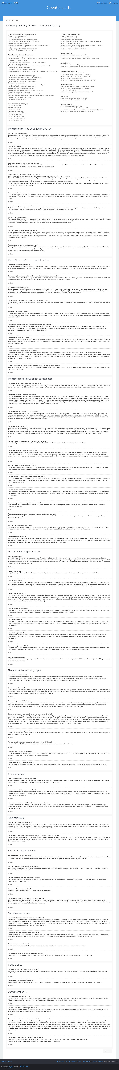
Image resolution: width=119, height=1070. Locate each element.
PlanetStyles (24, 1066)
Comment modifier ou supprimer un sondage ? (21, 86)
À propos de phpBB (62, 1000)
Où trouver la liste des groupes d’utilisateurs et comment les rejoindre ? (81, 41)
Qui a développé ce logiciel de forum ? (72, 106)
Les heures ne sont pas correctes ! (18, 60)
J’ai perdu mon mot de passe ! (17, 47)
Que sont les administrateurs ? (69, 36)
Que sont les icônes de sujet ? (16, 120)
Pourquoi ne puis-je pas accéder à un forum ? (21, 88)
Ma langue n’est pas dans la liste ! (17, 64)
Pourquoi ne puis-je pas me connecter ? (19, 43)
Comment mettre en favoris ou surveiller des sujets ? (76, 88)
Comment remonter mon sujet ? (17, 99)
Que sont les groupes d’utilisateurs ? (71, 39)
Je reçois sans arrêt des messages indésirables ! (75, 57)
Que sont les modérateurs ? (69, 38)
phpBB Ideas (95, 1009)
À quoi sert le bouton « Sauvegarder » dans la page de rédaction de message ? (31, 95)
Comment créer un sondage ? (16, 83)
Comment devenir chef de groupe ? (71, 43)
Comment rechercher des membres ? (72, 78)
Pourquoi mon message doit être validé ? (20, 97)
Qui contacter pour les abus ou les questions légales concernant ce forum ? (82, 110)
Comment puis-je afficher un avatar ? (19, 67)
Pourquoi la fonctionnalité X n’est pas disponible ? (75, 108)
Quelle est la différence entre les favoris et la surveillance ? (78, 86)
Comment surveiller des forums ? (70, 90)
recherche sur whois (16, 1022)
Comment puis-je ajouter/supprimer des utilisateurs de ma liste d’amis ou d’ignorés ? (85, 66)
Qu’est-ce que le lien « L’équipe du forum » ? (73, 49)
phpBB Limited (54, 998)
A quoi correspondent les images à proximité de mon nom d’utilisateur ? (29, 66)
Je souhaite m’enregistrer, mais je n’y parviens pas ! (23, 39)
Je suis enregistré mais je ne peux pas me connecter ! (23, 41)
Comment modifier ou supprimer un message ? (22, 79)
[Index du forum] (59, 8)
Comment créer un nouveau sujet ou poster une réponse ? (25, 77)
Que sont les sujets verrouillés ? (17, 118)
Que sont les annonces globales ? (18, 113)
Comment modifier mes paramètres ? (19, 57)
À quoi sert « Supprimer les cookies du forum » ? (22, 50)
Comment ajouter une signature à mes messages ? (23, 81)
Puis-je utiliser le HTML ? (15, 107)
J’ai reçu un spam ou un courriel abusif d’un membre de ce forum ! (80, 58)
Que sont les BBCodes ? (15, 105)
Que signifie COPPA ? (14, 38)
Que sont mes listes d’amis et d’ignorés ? (72, 65)
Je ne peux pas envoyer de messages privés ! (74, 55)
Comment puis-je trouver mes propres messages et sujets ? (78, 80)
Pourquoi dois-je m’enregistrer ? (17, 36)
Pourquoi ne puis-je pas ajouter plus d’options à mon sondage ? (26, 85)
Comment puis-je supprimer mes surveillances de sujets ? (77, 92)
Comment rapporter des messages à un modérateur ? (24, 94)
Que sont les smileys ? (14, 109)
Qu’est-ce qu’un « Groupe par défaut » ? (72, 47)
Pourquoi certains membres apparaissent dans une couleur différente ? (81, 45)
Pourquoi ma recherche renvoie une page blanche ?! (76, 76)
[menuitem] (15, 3)
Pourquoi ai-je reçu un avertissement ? (19, 92)
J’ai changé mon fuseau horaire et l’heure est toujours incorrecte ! (27, 62)
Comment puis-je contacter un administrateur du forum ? (77, 111)
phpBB (17, 317)
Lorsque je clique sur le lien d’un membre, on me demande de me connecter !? (33, 71)
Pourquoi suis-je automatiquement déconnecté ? (22, 49)
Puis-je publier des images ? (16, 111)
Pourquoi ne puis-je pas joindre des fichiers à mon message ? (26, 90)
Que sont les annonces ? (15, 114)
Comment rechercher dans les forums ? (72, 73)
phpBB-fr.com (12, 1068)
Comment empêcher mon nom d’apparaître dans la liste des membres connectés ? (32, 58)
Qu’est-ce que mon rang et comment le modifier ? (22, 69)
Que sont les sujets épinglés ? (16, 116)
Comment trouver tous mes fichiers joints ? (73, 100)
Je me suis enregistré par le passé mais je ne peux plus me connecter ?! (29, 45)
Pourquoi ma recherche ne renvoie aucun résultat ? (75, 74)
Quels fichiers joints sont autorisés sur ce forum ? (75, 98)
